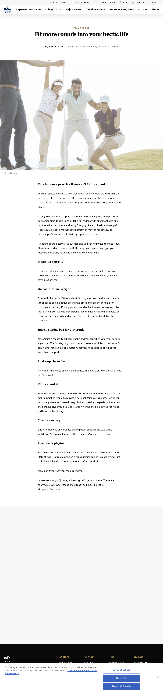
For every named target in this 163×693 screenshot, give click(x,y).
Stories (142, 9)
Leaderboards (81, 2)
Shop (123, 2)
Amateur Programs (121, 9)
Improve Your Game (28, 9)
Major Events (73, 9)
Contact (88, 662)
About (155, 9)
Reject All (121, 678)
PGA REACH (140, 662)
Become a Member (106, 2)
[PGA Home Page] (7, 9)
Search (155, 2)
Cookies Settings (121, 670)
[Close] (157, 677)
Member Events (95, 9)
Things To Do (53, 9)
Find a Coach (65, 662)
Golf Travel (60, 2)
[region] (81, 678)
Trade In (138, 2)
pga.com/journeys (50, 489)
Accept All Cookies (121, 686)
